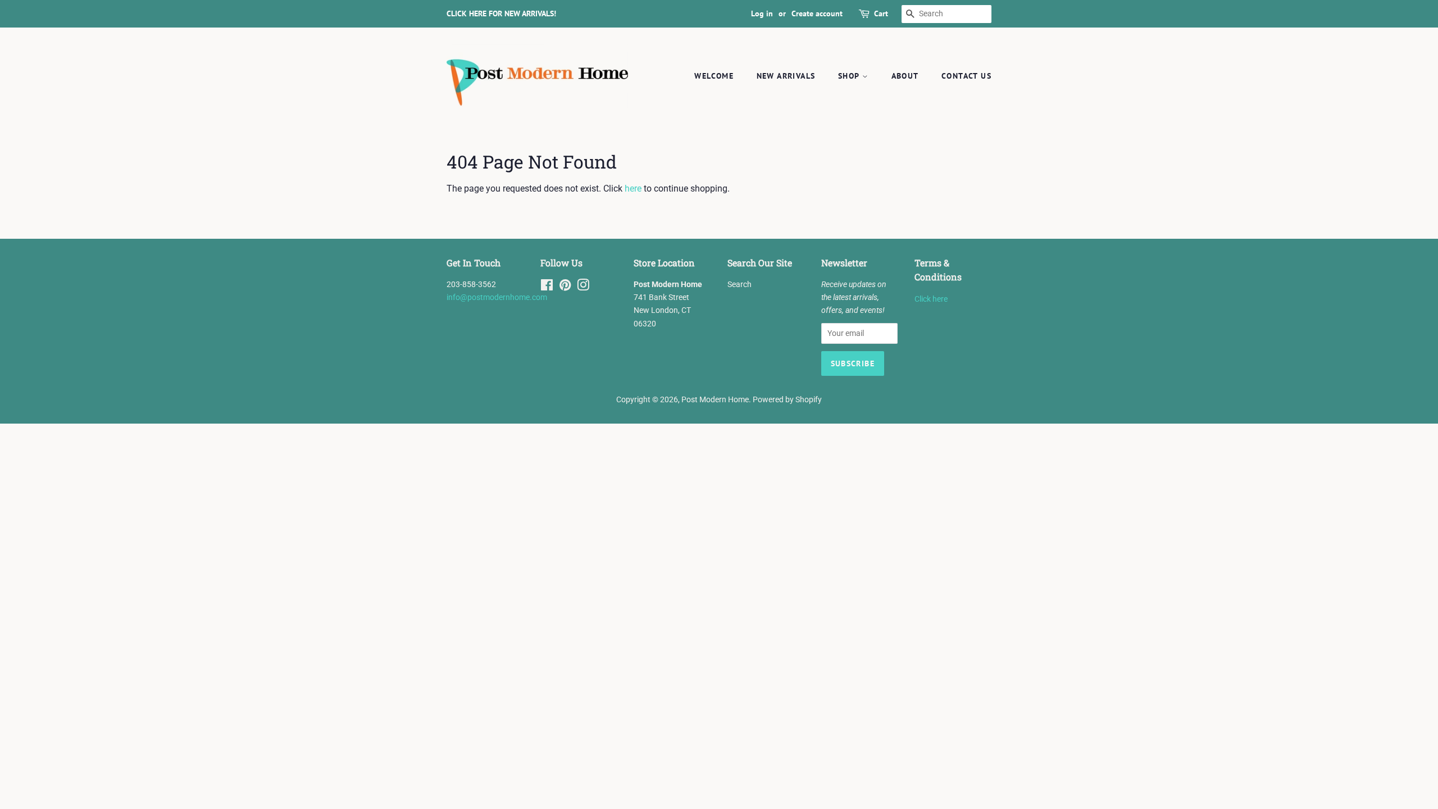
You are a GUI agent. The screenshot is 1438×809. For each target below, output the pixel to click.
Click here (931, 298)
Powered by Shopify (787, 399)
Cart (881, 13)
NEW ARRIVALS (786, 76)
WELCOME (714, 76)
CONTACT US (966, 76)
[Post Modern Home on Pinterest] (565, 287)
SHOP (850, 76)
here (633, 188)
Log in (762, 13)
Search (739, 284)
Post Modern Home (715, 399)
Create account (817, 13)
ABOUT (905, 76)
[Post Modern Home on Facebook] (546, 287)
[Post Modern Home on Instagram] (583, 287)
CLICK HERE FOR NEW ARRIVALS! (501, 13)
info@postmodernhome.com (497, 297)
